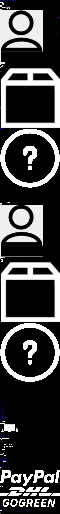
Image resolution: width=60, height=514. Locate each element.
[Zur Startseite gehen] (5, 8)
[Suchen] (7, 202)
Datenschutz (3, 464)
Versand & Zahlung (4, 458)
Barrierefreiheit (3, 463)
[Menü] (1, 6)
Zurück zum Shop (2, 436)
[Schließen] (0, 513)
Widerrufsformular (4, 460)
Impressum (3, 465)
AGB (4, 509)
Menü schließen (3, 257)
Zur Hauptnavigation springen (14, 0)
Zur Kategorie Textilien (4, 398)
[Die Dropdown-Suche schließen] (9, 202)
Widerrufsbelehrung (4, 459)
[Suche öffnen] (1, 9)
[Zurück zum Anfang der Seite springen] (1, 510)
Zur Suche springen (8, 0)
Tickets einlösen (3, 457)
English (2, 4)
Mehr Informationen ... (21, 511)
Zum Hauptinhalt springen (3, 0)
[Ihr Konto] (21, 36)
